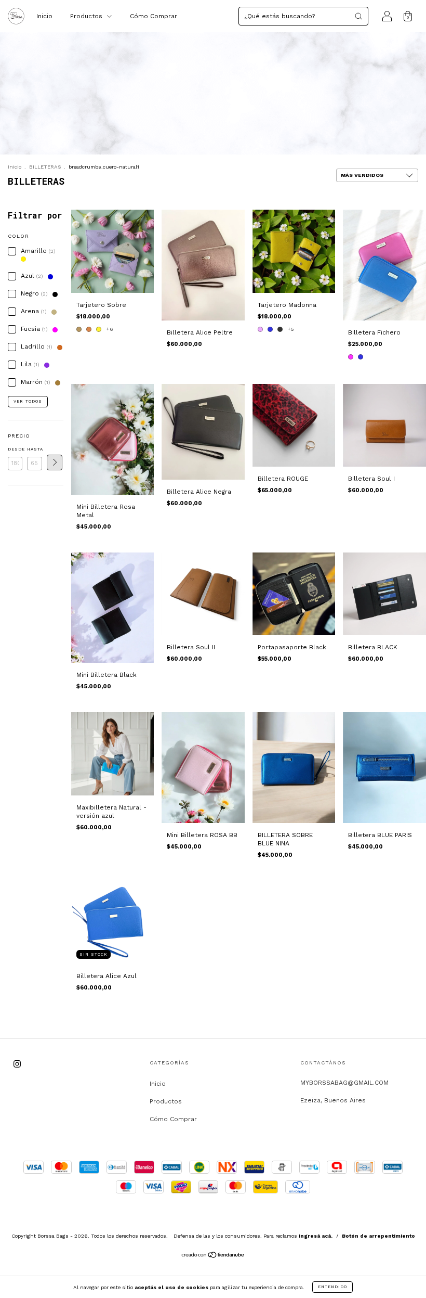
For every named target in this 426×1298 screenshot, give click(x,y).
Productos (87, 16)
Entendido (332, 1286)
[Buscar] (358, 16)
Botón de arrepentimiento (378, 1236)
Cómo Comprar (153, 16)
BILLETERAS (45, 167)
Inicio (44, 16)
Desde (15, 449)
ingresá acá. (315, 1236)
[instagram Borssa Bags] (17, 1064)
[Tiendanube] (213, 1256)
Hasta (34, 449)
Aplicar (54, 462)
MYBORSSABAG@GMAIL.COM (344, 1082)
